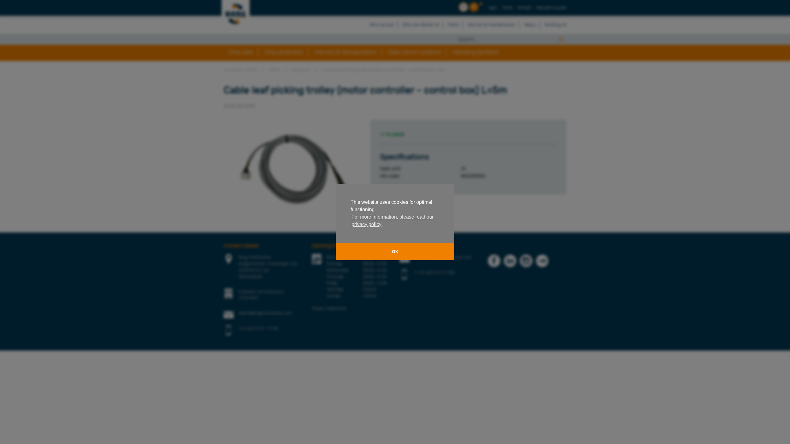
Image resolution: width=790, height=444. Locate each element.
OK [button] (395, 251)
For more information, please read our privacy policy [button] (392, 220)
